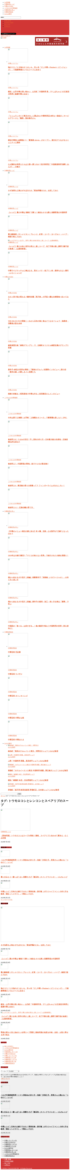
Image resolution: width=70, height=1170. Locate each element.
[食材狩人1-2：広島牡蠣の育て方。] (18, 502)
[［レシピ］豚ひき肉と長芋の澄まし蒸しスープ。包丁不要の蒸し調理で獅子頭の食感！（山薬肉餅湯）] (33, 240)
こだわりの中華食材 (11, 8)
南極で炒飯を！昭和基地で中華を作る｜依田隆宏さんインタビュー (34, 394)
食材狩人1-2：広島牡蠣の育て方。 (21, 507)
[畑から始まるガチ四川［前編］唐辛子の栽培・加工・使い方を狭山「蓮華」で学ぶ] (18, 596)
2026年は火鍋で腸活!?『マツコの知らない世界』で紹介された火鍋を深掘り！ (38, 555)
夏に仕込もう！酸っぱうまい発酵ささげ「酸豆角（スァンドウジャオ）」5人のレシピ (34, 877)
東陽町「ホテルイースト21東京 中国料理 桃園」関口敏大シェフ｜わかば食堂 (38, 770)
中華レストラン (13, 63)
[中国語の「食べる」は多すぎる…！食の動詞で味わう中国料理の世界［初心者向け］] (18, 620)
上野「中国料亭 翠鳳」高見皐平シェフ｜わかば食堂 (28, 761)
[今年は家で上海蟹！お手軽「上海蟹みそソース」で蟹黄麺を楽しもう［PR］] (18, 412)
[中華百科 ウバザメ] (18, 668)
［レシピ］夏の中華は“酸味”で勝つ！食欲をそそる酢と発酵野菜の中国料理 (37, 212)
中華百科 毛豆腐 (14, 652)
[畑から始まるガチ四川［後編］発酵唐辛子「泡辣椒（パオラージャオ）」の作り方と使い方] (18, 571)
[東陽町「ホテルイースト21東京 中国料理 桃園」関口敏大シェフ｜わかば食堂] (29, 764)
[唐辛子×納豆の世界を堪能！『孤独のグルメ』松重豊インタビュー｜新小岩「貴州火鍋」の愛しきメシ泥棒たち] (18, 364)
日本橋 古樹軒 (8, 22)
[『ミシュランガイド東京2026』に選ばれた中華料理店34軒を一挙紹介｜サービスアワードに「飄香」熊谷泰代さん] (18, 110)
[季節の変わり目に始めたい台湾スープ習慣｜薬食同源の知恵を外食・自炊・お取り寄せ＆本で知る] (4, 1028)
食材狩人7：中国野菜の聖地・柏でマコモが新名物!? (28, 464)
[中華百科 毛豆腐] (18, 646)
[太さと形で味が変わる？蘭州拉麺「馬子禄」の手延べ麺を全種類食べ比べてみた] (18, 291)
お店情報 (7, 2)
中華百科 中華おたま (16, 740)
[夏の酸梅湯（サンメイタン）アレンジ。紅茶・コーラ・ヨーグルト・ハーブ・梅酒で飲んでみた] (18, 228)
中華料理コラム (10, 1057)
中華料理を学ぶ (9, 10)
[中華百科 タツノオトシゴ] (18, 690)
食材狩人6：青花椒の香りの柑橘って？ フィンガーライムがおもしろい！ (36, 486)
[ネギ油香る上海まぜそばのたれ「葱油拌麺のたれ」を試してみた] (18, 185)
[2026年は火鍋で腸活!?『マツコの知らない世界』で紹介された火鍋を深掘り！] (18, 550)
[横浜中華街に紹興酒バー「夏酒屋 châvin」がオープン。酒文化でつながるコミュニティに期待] (18, 134)
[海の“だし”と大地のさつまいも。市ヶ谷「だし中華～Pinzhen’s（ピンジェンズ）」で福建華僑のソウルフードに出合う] (18, 61)
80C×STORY (8, 1046)
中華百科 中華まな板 (16, 718)
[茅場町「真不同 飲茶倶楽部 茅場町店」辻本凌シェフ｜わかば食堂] (26, 784)
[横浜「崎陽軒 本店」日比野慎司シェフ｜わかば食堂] (21, 774)
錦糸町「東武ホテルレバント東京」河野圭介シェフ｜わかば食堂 (33, 751)
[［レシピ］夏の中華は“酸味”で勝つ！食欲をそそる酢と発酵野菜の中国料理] (18, 206)
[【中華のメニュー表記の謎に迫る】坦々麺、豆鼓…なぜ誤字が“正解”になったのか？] (18, 525)
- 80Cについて (5, 1078)
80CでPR (7, 24)
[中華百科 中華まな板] (18, 712)
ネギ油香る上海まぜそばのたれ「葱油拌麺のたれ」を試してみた (33, 190)
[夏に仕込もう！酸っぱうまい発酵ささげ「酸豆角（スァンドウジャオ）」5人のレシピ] (5, 873)
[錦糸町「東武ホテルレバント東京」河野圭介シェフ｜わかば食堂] (23, 745)
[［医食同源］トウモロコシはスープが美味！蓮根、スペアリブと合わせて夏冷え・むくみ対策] (15, 830)
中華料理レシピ (9, 4)
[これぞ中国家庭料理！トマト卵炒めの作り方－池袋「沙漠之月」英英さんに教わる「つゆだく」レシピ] (5, 856)
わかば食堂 (8, 14)
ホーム (3, 796)
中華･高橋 (7, 20)
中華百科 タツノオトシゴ (18, 696)
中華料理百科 (8, 12)
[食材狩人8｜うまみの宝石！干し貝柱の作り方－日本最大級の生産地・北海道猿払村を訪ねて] (18, 434)
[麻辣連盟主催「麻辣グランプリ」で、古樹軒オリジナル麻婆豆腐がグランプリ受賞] (18, 339)
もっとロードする (6, 899)
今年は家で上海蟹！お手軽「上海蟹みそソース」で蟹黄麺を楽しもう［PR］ (38, 418)
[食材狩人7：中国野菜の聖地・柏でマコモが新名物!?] (18, 458)
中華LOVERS (8, 6)
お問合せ (7, 26)
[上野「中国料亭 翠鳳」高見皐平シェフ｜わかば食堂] (21, 755)
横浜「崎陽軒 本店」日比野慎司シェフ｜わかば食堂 (28, 780)
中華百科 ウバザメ (15, 674)
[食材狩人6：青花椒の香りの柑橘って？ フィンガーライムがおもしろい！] (18, 480)
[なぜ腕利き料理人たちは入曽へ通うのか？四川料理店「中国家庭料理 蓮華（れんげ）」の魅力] (18, 158)
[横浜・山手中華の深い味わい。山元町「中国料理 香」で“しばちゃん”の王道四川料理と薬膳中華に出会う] (18, 86)
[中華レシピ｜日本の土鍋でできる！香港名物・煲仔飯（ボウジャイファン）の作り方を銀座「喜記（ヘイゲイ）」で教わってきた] (5, 888)
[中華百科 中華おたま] (18, 734)
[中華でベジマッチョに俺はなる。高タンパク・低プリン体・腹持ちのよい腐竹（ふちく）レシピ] (18, 265)
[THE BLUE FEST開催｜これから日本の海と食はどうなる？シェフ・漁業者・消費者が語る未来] (18, 315)
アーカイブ (4, 1071)
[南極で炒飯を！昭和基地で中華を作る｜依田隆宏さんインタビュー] (18, 388)
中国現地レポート (11, 1052)
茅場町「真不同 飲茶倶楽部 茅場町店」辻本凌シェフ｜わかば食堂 (33, 790)
